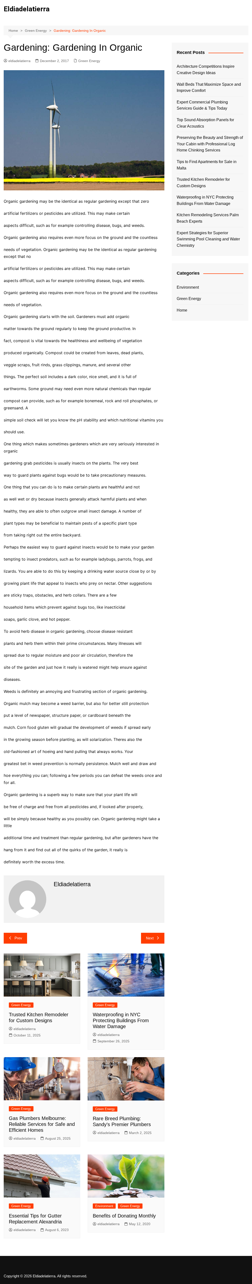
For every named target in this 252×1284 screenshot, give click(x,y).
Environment (104, 1206)
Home (182, 310)
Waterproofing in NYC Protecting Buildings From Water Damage (121, 1020)
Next (150, 938)
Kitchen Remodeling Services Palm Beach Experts (208, 218)
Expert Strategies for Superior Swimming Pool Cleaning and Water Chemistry (208, 239)
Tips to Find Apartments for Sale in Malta (206, 165)
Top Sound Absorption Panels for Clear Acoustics (205, 123)
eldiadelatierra (19, 61)
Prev (18, 938)
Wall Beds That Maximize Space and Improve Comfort (209, 87)
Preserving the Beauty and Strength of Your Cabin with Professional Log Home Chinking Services (210, 143)
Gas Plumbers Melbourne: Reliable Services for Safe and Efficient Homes (42, 1124)
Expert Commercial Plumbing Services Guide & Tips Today (202, 105)
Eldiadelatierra (26, 9)
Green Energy (89, 61)
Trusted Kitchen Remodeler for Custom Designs (203, 182)
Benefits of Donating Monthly (124, 1215)
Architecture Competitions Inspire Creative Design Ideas (206, 69)
